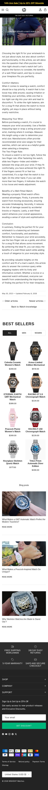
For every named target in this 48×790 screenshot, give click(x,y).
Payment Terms (39, 762)
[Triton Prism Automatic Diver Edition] (35, 449)
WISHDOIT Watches (16, 781)
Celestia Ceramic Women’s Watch (12, 363)
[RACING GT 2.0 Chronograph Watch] (35, 383)
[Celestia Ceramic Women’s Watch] (13, 351)
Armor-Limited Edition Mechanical (35, 363)
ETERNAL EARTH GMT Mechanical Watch (13, 397)
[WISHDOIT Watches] (24, 9)
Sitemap (5, 765)
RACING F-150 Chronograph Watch (35, 430)
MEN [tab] (24, 333)
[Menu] (3, 10)
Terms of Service (8, 762)
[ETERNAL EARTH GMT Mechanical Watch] (13, 383)
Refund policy (24, 762)
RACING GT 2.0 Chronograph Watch (35, 395)
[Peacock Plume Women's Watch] (13, 418)
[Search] (8, 10)
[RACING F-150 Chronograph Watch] (35, 418)
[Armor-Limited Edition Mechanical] (35, 351)
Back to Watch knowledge (24, 306)
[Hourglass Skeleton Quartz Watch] (13, 449)
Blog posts (24, 485)
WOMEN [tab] (38, 333)
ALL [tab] (9, 333)
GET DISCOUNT (23, 726)
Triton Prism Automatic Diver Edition (35, 463)
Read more (7, 527)
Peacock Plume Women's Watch (12, 430)
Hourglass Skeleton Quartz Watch (12, 462)
